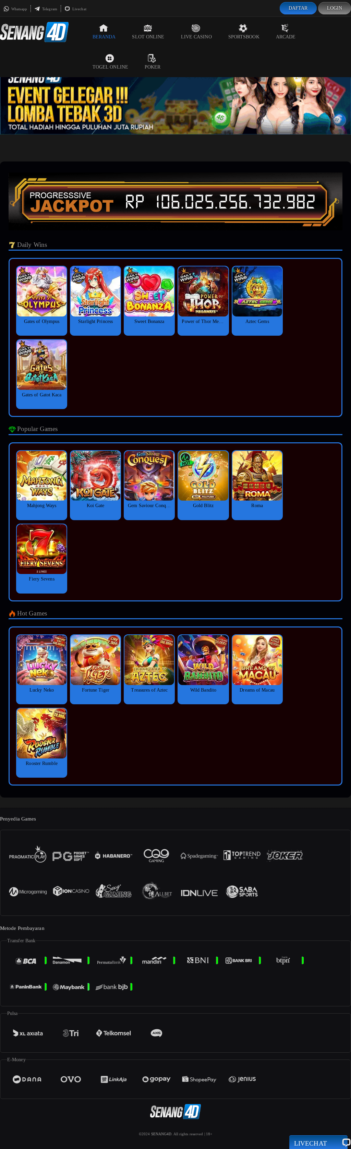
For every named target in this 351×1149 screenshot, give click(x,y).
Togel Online (110, 67)
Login (334, 8)
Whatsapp (18, 9)
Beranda (104, 36)
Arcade (286, 36)
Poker (153, 67)
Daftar (298, 8)
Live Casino (196, 36)
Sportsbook (243, 36)
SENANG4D (161, 1134)
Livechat (78, 9)
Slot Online (148, 36)
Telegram (49, 9)
